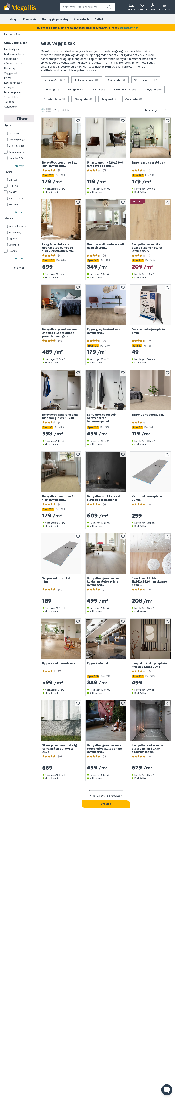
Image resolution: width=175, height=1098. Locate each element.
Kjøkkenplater (13, 82)
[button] (108, 6)
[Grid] (43, 110)
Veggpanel (10, 73)
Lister (7, 78)
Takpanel (9, 101)
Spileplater (11, 58)
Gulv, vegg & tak (15, 42)
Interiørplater (13, 92)
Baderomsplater (14, 54)
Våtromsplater (13, 63)
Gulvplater (10, 106)
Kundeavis (29, 19)
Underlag (9, 68)
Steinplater (11, 97)
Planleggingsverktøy (55, 19)
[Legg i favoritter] (78, 120)
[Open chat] (166, 1089)
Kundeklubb (81, 19)
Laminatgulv (11, 49)
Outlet (98, 19)
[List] (48, 110)
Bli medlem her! (129, 27)
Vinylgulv (9, 87)
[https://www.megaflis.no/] (20, 7)
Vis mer (19, 165)
